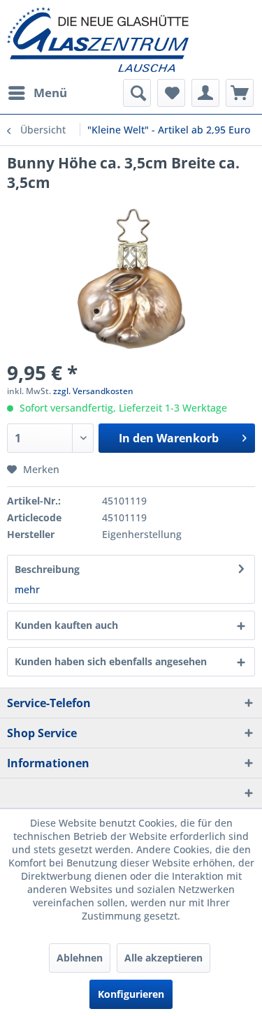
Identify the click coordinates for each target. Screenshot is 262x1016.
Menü (50, 93)
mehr (27, 589)
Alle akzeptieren (163, 957)
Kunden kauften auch (66, 625)
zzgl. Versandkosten (93, 391)
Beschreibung (47, 569)
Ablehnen (80, 957)
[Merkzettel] (171, 93)
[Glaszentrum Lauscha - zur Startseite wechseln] (131, 39)
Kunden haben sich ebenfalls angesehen (111, 661)
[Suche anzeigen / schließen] (137, 93)
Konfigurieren (131, 994)
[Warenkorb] (240, 93)
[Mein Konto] (205, 93)
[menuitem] (37, 93)
